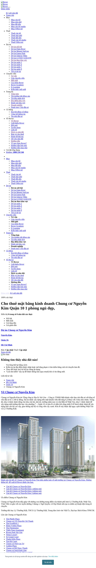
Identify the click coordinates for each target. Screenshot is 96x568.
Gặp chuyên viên (17, 78)
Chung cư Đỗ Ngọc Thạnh (16, 548)
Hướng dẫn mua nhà (19, 148)
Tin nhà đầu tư (16, 116)
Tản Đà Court (11, 541)
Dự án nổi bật (16, 47)
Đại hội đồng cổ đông (19, 112)
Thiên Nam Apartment (15, 530)
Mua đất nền (16, 24)
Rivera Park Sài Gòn (14, 532)
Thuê (8, 172)
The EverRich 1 (12, 523)
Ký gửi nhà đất (12, 13)
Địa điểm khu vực (18, 101)
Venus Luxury (11, 535)
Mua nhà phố (16, 22)
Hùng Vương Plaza (13, 526)
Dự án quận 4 (16, 65)
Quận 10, (5, 340)
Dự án (8, 186)
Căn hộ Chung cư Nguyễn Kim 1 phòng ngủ (24, 489)
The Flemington (12, 528)
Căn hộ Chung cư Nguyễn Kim (18, 486)
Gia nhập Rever (17, 83)
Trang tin (9, 233)
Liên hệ (14, 130)
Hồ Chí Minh (6, 345)
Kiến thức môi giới (18, 89)
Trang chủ (10, 380)
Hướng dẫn (15, 141)
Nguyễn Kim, (6, 335)
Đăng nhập (5, 9)
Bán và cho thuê (17, 134)
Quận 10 (9, 385)
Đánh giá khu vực (18, 103)
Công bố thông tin (18, 114)
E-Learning (15, 87)
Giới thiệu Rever (17, 123)
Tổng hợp (15, 94)
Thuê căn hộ (16, 33)
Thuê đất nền (16, 38)
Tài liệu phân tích (18, 98)
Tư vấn (14, 76)
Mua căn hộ (15, 20)
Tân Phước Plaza (13, 519)
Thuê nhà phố (16, 35)
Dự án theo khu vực (19, 60)
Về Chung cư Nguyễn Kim (18, 392)
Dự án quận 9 (16, 69)
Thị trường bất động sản (20, 96)
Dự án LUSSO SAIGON (21, 58)
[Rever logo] (4, 2)
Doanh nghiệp (16, 105)
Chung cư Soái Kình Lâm (16, 550)
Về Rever (15, 121)
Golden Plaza (11, 546)
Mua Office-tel (17, 29)
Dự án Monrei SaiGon (20, 51)
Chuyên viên (11, 215)
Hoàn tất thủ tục (17, 136)
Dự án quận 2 (16, 62)
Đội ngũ (14, 125)
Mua (8, 159)
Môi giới (14, 80)
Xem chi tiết (6, 352)
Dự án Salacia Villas (19, 56)
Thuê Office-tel (17, 42)
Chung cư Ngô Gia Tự (15, 544)
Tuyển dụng (15, 127)
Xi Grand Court (12, 537)
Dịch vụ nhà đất (17, 132)
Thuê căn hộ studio (18, 40)
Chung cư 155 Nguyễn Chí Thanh (19, 521)
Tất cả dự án (16, 71)
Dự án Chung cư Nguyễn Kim (16, 330)
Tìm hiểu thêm (53, 556)
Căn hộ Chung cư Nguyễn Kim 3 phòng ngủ (24, 493)
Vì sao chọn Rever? (19, 143)
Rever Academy (17, 85)
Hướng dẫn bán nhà (19, 145)
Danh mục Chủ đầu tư (20, 107)
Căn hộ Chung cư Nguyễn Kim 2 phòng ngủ (24, 491)
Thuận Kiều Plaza (13, 539)
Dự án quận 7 (16, 67)
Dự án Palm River (18, 49)
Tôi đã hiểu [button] (48, 562)
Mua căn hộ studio (18, 26)
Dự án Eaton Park (18, 53)
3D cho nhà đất (17, 139)
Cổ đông (9, 251)
